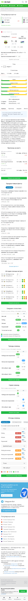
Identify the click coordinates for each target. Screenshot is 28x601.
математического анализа (19, 568)
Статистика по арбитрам (11, 565)
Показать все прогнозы (14, 178)
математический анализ (12, 556)
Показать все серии (14, 412)
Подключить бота (9, 510)
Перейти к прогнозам (14, 59)
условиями (3, 594)
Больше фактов (13, 266)
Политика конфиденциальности (8, 581)
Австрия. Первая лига (9, 8)
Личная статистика (9, 571)
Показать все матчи (14, 303)
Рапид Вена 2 (6, 36)
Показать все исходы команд (14, 475)
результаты (14, 564)
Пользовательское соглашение (8, 583)
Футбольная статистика (10, 573)
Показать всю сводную (14, 339)
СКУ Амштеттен (22, 37)
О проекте (3, 584)
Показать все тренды (14, 379)
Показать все (13, 96)
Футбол (2, 8)
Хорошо (23, 591)
